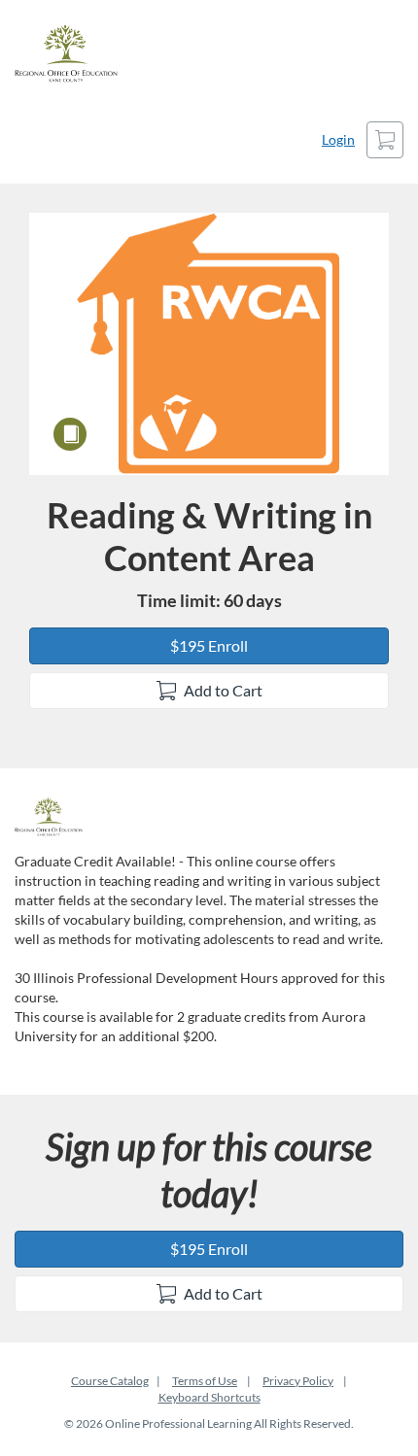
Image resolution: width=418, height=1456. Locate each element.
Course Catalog (110, 1380)
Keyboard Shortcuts (209, 1397)
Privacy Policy (297, 1380)
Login (338, 139)
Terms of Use (204, 1380)
